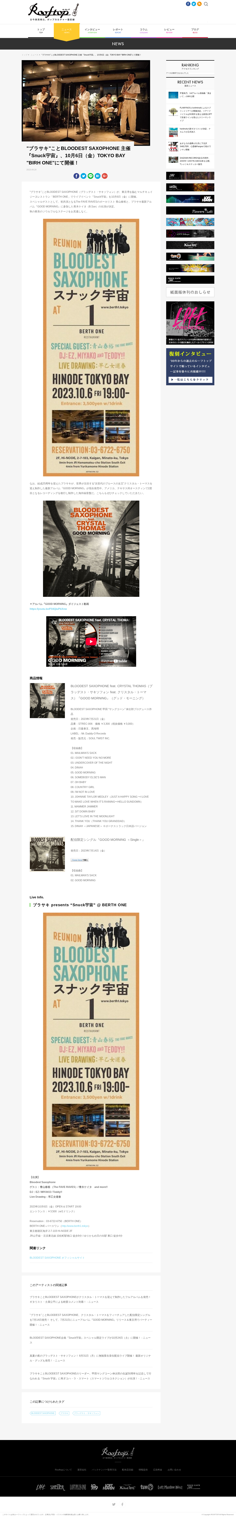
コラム (144, 31)
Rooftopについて (63, 1469)
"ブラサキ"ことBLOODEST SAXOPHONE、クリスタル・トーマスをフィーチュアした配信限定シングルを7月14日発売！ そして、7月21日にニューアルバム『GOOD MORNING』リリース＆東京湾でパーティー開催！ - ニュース (91, 1320)
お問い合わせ (174, 1469)
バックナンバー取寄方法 (104, 1469)
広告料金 (157, 1469)
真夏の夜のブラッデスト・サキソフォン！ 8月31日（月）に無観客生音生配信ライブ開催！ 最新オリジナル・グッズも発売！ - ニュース (90, 1358)
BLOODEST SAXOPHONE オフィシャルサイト (57, 1257)
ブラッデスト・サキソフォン (86, 1413)
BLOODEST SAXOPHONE (42, 1413)
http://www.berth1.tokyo (75, 1226)
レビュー (169, 31)
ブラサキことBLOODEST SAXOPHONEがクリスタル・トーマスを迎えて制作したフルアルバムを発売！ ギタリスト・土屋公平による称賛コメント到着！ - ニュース (90, 1299)
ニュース (66, 31)
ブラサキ (64, 1413)
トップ (41, 31)
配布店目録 (127, 1469)
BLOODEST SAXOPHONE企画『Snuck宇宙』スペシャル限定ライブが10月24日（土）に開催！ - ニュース (90, 1340)
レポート (118, 31)
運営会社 (81, 1469)
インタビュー (92, 31)
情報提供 (143, 1469)
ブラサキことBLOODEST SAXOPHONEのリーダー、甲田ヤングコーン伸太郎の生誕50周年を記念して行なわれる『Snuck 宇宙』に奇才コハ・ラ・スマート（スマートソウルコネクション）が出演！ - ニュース (90, 1376)
